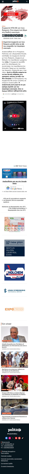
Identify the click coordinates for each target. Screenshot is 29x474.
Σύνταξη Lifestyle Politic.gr (15, 372)
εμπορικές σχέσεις (21, 191)
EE (4, 191)
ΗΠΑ (17, 44)
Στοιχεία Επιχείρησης (7, 466)
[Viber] (14, 35)
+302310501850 (8, 446)
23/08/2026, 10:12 (5, 372)
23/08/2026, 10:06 (5, 396)
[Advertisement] (14, 149)
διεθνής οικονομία (13, 191)
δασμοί (4, 91)
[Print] (16, 35)
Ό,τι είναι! (9, 340)
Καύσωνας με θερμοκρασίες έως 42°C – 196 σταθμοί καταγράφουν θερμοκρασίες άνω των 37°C (14, 208)
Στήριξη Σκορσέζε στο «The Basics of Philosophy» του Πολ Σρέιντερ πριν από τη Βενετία (14, 345)
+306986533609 (9, 447)
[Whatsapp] (11, 35)
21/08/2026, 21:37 (5, 419)
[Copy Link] (19, 35)
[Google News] (22, 35)
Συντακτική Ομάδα (6, 463)
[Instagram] (8, 35)
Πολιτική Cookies (6, 456)
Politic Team (17, 38)
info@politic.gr (9, 444)
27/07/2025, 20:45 (8, 38)
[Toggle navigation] (3, 1)
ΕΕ (23, 44)
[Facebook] (3, 35)
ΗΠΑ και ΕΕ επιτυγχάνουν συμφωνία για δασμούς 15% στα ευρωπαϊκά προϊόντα (14, 200)
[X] (6, 35)
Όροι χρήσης (5, 453)
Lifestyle (4, 340)
